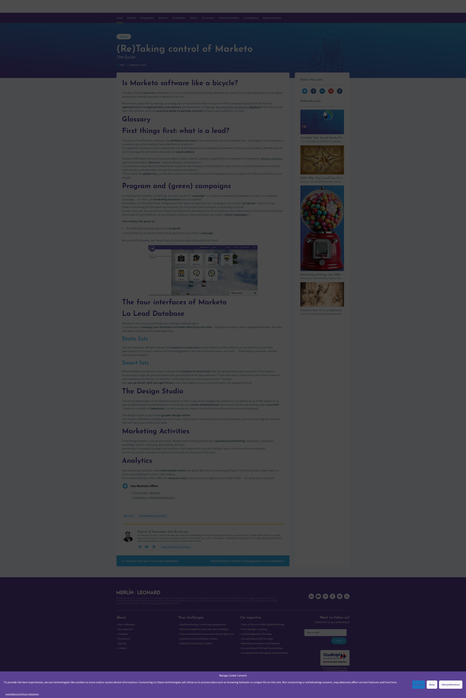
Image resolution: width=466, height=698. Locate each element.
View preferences (451, 684)
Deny (432, 684)
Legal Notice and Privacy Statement (22, 694)
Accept (418, 684)
